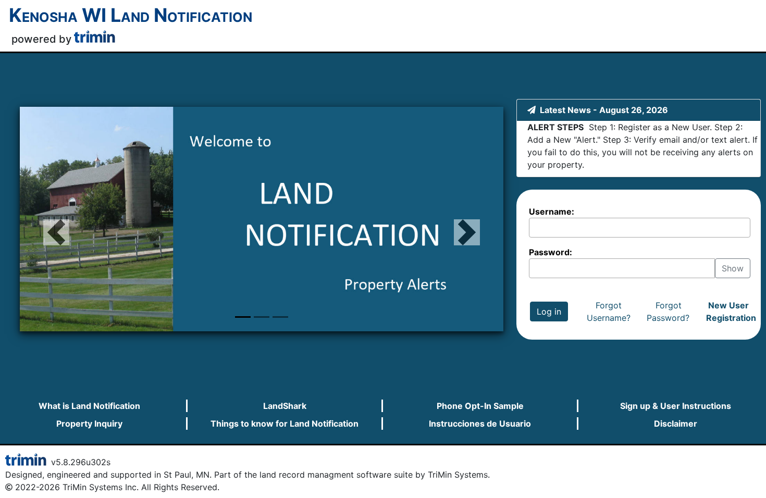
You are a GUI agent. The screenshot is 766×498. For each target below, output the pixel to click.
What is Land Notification (89, 406)
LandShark (284, 406)
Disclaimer (675, 423)
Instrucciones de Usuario (480, 423)
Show (733, 268)
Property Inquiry (89, 423)
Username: (551, 211)
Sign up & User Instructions (675, 406)
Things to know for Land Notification (285, 423)
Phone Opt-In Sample (480, 406)
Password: (550, 252)
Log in (549, 311)
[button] (56, 219)
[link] (95, 40)
